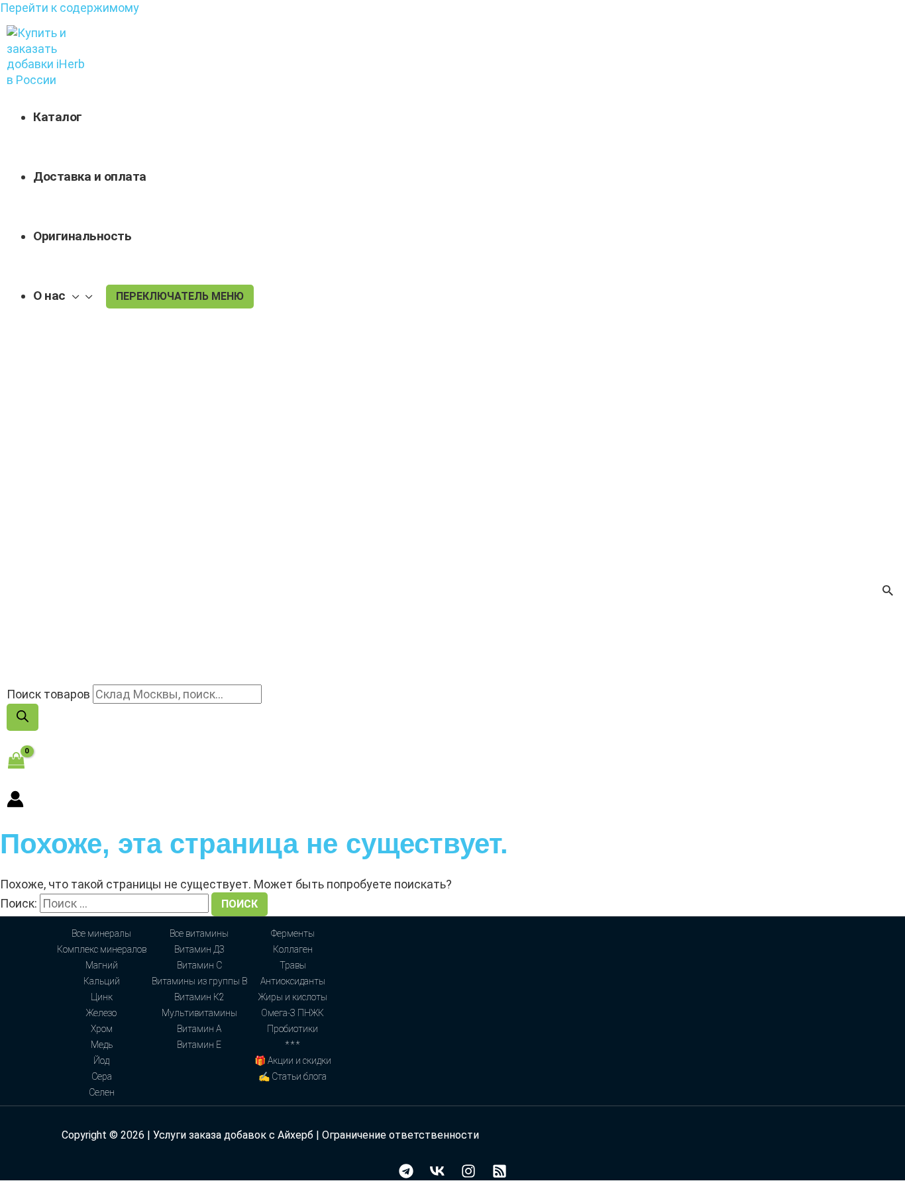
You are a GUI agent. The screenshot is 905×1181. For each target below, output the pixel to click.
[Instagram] (468, 1174)
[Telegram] (406, 1174)
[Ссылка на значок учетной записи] (15, 800)
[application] (73, 295)
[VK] (437, 1174)
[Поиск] (22, 717)
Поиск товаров (48, 694)
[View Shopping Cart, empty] (16, 761)
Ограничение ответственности (400, 1135)
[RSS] (499, 1174)
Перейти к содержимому (69, 8)
